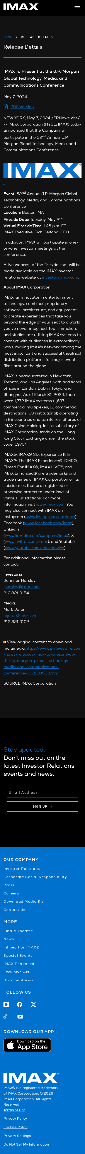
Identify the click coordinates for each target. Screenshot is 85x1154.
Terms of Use (14, 1110)
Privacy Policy (15, 1118)
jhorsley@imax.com (21, 586)
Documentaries (18, 980)
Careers (11, 893)
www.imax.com (50, 504)
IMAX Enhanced (18, 963)
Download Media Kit (23, 901)
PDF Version (22, 106)
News (8, 37)
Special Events (18, 955)
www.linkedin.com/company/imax (36, 535)
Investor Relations (21, 868)
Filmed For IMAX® (21, 947)
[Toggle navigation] (77, 8)
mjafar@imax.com (20, 615)
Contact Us (14, 909)
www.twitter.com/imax (26, 541)
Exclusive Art (16, 972)
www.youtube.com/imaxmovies (34, 547)
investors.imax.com (60, 277)
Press (9, 885)
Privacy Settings (17, 1135)
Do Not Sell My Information (26, 1144)
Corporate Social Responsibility (35, 877)
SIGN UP (40, 806)
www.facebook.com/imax (48, 522)
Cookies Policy (15, 1127)
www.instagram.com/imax (50, 516)
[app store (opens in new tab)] (42, 1045)
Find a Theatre (18, 931)
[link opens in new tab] (21, 8)
